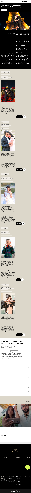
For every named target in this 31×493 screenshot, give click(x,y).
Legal (25, 476)
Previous (4, 415)
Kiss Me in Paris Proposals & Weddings (15, 450)
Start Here (24, 1)
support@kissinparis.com (5, 436)
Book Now (4, 9)
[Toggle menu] (29, 2)
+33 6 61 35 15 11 (3, 435)
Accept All (12, 491)
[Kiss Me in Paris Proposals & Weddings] (2, 2)
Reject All (18, 491)
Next (27, 415)
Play (15, 425)
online (8, 357)
